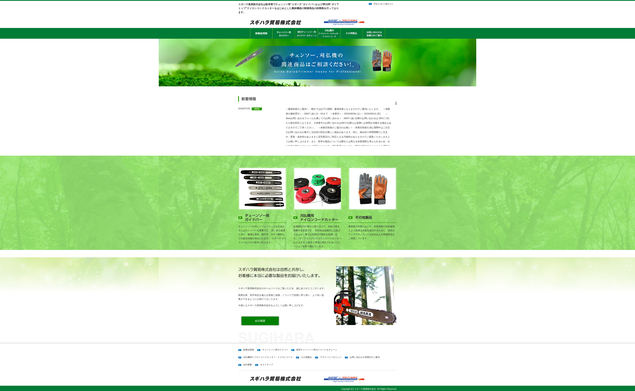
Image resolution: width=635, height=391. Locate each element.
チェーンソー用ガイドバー (275, 349)
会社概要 (260, 320)
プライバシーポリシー (383, 4)
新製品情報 (248, 349)
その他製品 (306, 357)
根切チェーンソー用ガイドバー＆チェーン (316, 349)
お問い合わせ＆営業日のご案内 (365, 357)
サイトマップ (266, 364)
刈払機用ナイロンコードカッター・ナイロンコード (268, 357)
